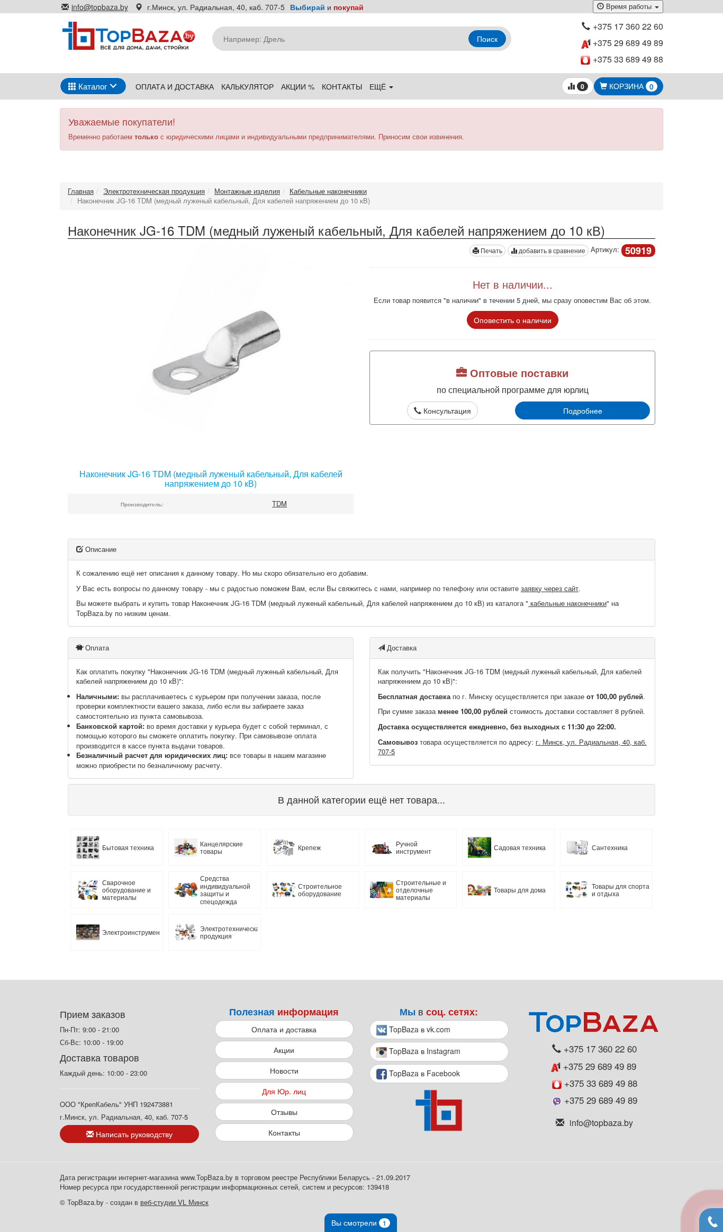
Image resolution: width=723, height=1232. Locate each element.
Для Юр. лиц (284, 1091)
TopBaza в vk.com (418, 1029)
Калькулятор (247, 86)
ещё (378, 86)
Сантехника (610, 847)
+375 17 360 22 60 (628, 26)
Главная (81, 191)
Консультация (446, 410)
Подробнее (582, 410)
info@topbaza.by (99, 7)
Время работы (629, 6)
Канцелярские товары (221, 847)
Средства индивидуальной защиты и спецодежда (225, 889)
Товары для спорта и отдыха (620, 890)
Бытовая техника (128, 847)
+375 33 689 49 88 (628, 59)
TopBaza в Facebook (423, 1073)
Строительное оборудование (320, 890)
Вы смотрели (358, 1222)
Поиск (487, 38)
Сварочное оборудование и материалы (126, 890)
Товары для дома (520, 890)
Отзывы (284, 1111)
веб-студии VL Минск (174, 1202)
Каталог (91, 86)
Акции (284, 1049)
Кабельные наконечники (328, 191)
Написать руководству (133, 1134)
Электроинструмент (131, 932)
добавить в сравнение (551, 250)
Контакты (342, 86)
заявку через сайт (550, 588)
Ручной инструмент (413, 847)
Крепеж (309, 847)
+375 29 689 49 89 (627, 43)
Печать (490, 250)
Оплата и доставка (174, 86)
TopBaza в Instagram (423, 1051)
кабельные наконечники (567, 603)
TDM (279, 503)
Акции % (297, 86)
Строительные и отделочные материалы (421, 890)
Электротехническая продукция (154, 191)
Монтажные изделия (247, 191)
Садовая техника (520, 847)
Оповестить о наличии (513, 320)
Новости (284, 1070)
